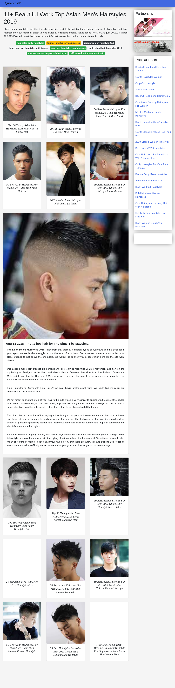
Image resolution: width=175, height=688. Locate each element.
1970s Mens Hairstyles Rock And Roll (153, 133)
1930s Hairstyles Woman (148, 76)
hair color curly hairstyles (30, 43)
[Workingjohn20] (153, 46)
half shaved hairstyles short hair (87, 53)
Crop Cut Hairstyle (145, 83)
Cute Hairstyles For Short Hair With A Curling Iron (151, 156)
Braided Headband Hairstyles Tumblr (151, 69)
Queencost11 (13, 3)
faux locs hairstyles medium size (68, 48)
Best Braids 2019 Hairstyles (150, 148)
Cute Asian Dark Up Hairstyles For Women (151, 104)
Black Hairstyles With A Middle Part (151, 124)
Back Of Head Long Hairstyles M (153, 95)
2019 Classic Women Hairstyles (152, 141)
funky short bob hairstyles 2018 (105, 48)
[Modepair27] (153, 27)
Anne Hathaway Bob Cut (148, 180)
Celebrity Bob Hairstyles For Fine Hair (150, 215)
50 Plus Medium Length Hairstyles (148, 114)
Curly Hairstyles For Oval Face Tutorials (152, 166)
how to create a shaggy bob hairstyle (47, 53)
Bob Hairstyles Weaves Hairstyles (147, 195)
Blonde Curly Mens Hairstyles (151, 174)
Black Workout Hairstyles (148, 186)
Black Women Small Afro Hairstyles (148, 225)
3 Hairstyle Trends (145, 89)
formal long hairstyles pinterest (63, 43)
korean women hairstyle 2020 (99, 43)
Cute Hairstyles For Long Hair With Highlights (151, 205)
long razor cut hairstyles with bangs (28, 48)
